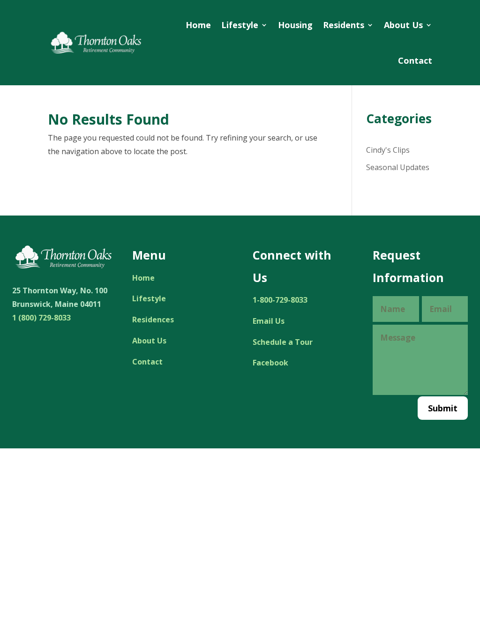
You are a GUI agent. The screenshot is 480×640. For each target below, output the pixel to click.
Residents (343, 24)
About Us (403, 24)
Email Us (269, 321)
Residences (153, 319)
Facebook (270, 362)
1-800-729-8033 (280, 300)
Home (198, 24)
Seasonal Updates (397, 167)
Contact (415, 60)
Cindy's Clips (388, 150)
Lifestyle (239, 24)
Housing (295, 24)
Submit (443, 408)
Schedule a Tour (283, 342)
